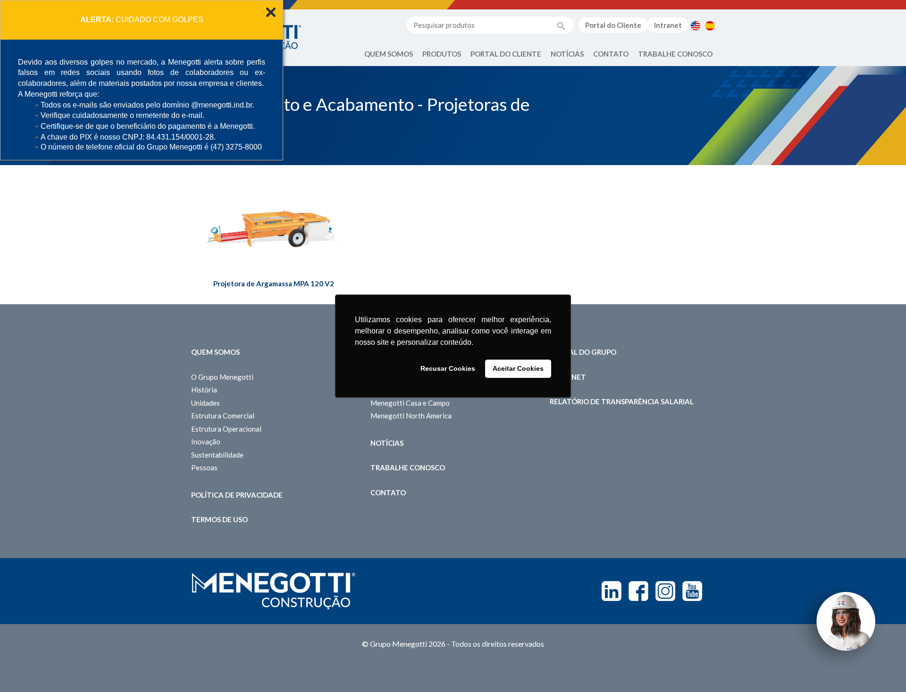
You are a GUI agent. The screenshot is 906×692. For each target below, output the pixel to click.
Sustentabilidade (217, 454)
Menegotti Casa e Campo (410, 403)
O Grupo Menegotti (222, 377)
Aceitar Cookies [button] (518, 369)
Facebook (638, 591)
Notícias (567, 54)
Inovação (205, 441)
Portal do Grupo (583, 352)
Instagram (665, 591)
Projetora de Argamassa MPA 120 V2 (273, 283)
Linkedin (611, 591)
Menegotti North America (411, 415)
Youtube (692, 591)
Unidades (205, 403)
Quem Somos (388, 54)
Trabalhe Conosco (675, 54)
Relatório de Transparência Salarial (622, 401)
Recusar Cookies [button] (447, 369)
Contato (611, 54)
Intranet (668, 25)
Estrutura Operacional (226, 429)
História (204, 389)
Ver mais (273, 236)
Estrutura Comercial (222, 415)
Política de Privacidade (237, 495)
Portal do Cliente (613, 25)
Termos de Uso (219, 519)
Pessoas (204, 467)
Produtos (441, 54)
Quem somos (215, 352)
